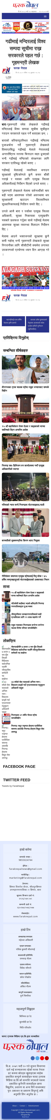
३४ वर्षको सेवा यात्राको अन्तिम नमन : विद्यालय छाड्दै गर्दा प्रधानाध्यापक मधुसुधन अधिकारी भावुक (28, 685)
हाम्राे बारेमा (25, 849)
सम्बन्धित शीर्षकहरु (15, 350)
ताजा (6, 587)
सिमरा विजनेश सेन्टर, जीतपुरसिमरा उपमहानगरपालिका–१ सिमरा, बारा (26, 888)
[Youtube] (42, 1058)
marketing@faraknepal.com (25, 877)
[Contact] (47, 1058)
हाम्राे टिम (25, 930)
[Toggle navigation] (45, 16)
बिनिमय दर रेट (25, 1016)
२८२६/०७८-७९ (25, 898)
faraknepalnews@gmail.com (25, 868)
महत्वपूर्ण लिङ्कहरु (25, 1009)
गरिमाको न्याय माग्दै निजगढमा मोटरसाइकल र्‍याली (23, 504)
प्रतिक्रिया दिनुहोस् (16, 338)
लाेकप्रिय (9, 641)
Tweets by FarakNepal (13, 786)
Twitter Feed (16, 780)
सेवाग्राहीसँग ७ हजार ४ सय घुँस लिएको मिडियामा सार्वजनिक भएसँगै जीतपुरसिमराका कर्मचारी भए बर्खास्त (28, 650)
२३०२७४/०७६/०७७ (25, 907)
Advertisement (33, 1106)
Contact (22, 1106)
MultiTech (25, 1117)
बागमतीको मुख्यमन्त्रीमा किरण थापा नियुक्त (21, 540)
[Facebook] (33, 1058)
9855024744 (25, 859)
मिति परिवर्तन (25, 1027)
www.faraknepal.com (25, 916)
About (14, 1106)
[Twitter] (37, 1058)
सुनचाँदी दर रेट (25, 1021)
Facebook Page (19, 766)
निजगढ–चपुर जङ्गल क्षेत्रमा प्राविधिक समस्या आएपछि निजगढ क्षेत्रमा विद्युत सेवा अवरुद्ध (27, 729)
